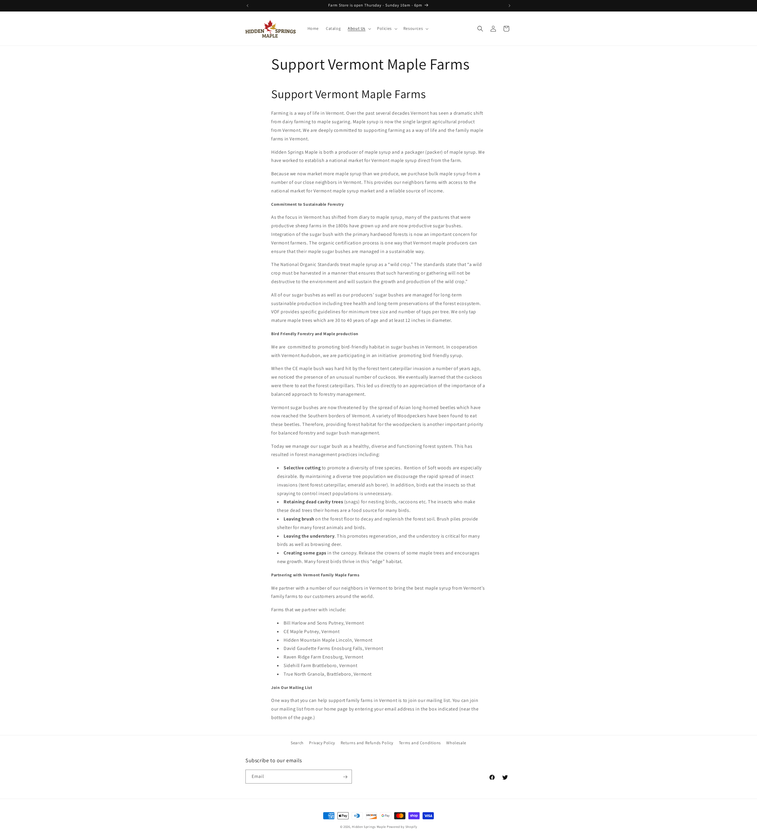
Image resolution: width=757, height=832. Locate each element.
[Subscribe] (345, 777)
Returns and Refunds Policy (367, 742)
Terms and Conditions (420, 742)
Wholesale (456, 742)
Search (297, 742)
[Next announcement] (509, 5)
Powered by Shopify (402, 827)
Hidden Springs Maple (369, 827)
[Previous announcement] (247, 5)
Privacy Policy (322, 742)
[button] (358, 28)
